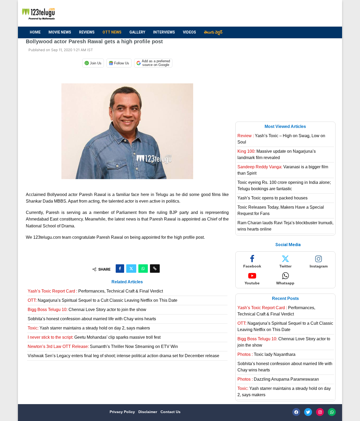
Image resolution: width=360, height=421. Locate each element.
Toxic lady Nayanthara (266, 354)
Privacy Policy (123, 412)
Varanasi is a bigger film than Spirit (282, 170)
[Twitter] (308, 412)
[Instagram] (320, 412)
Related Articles (127, 282)
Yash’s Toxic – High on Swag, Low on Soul (281, 138)
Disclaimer (148, 412)
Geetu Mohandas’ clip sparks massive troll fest (94, 337)
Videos (189, 32)
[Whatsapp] (332, 412)
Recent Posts (285, 298)
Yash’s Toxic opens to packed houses (272, 198)
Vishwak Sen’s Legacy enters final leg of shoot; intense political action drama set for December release (123, 355)
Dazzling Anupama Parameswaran (278, 379)
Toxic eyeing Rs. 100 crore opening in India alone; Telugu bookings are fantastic (284, 185)
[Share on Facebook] (120, 268)
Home (35, 32)
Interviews (164, 32)
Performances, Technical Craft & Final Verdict (95, 291)
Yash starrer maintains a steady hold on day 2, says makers (89, 328)
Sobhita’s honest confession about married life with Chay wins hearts (92, 319)
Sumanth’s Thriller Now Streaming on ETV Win (103, 346)
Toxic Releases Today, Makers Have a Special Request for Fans (280, 210)
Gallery (137, 32)
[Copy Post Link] (155, 268)
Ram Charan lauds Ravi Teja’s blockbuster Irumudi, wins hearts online (285, 226)
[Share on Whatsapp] (143, 268)
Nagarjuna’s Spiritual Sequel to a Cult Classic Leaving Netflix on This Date (102, 300)
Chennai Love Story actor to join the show (87, 309)
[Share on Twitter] (131, 268)
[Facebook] (296, 412)
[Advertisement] (238, 13)
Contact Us (170, 412)
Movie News (59, 32)
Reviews (87, 32)
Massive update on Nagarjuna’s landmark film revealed (276, 154)
